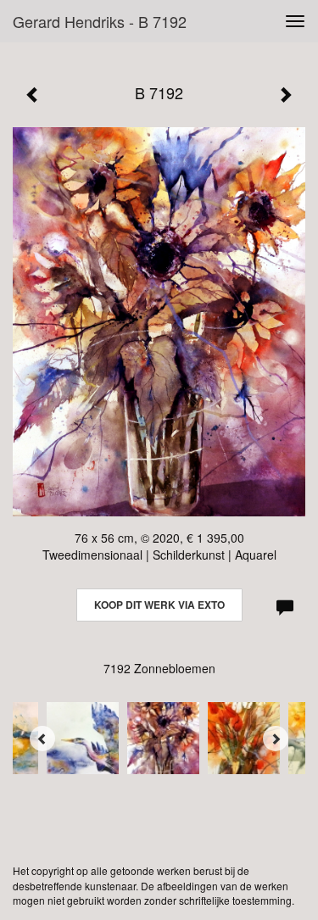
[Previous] (42, 738)
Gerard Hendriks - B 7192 (100, 21)
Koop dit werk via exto (159, 604)
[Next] (275, 738)
